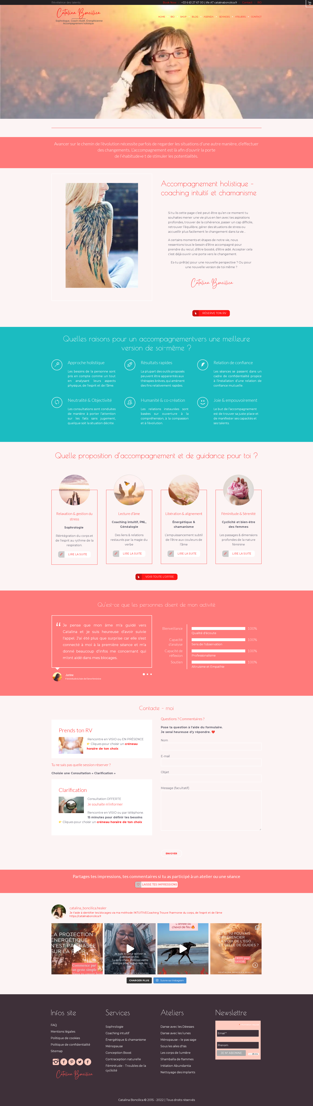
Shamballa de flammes (176, 1065)
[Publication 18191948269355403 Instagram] (182, 955)
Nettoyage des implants (177, 1079)
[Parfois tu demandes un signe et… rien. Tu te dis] (235, 955)
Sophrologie (114, 1033)
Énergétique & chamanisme (126, 1046)
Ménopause (114, 1052)
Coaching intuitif (117, 1039)
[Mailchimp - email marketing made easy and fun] (253, 1060)
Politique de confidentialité (70, 1051)
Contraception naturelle (123, 1065)
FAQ (54, 1031)
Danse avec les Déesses (177, 1033)
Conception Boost (119, 1059)
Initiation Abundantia (175, 1072)
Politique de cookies (65, 1044)
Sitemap (57, 1057)
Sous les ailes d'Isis (173, 1052)
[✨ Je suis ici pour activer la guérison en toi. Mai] (130, 955)
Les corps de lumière (175, 1059)
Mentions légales (63, 1038)
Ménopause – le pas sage (178, 1046)
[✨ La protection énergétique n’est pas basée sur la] (77, 955)
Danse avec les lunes (175, 1039)
